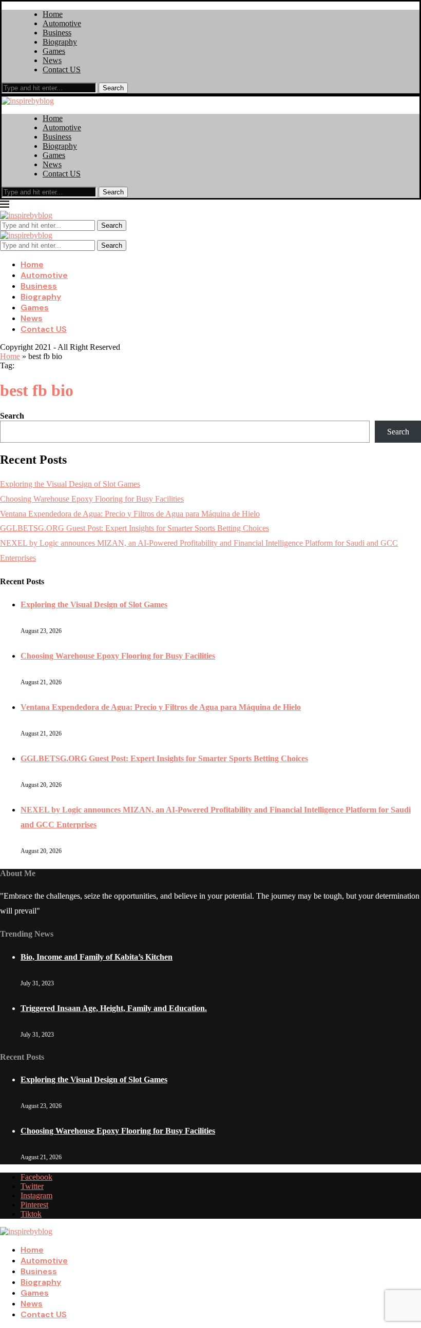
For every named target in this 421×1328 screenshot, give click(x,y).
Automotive (62, 23)
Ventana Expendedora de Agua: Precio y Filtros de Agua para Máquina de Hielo (130, 513)
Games (54, 51)
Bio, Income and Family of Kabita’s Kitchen (97, 957)
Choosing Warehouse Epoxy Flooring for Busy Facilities (92, 498)
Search (113, 88)
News (52, 60)
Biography (60, 41)
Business (57, 32)
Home (53, 14)
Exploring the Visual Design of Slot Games (70, 484)
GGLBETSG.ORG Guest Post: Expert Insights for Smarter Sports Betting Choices (134, 528)
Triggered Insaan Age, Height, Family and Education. (114, 1008)
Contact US (62, 69)
